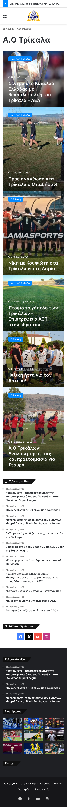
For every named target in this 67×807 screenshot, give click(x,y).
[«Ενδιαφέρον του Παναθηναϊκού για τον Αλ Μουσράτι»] (54, 735)
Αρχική (9, 28)
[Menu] (5, 17)
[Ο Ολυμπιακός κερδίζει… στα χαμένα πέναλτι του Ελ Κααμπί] (12, 735)
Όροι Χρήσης (25, 789)
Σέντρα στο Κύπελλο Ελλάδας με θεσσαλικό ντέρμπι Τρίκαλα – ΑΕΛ (31, 92)
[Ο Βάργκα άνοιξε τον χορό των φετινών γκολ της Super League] (33, 735)
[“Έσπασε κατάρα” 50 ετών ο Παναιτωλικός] (33, 748)
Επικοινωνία (42, 789)
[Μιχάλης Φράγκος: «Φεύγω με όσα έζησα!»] (33, 723)
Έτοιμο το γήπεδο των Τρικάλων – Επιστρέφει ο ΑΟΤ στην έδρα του (33, 316)
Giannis (58, 783)
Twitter (10, 763)
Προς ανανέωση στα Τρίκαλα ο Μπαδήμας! (32, 181)
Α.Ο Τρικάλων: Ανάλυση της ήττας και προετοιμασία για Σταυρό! (31, 456)
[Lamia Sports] (33, 15)
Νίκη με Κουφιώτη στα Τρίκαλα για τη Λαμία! (33, 265)
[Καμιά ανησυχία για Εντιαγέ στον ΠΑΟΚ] (54, 748)
